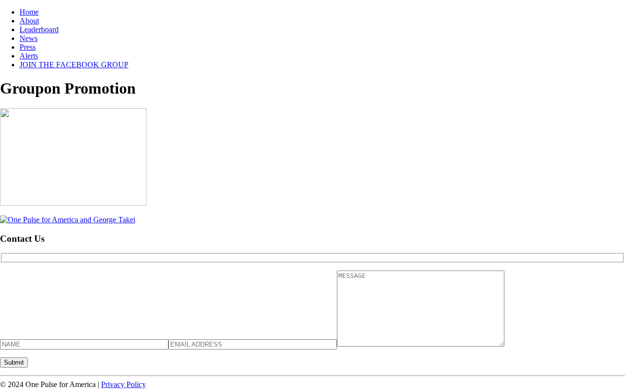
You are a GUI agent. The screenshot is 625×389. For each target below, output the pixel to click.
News (29, 38)
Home (29, 12)
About (29, 21)
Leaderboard (39, 29)
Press (28, 47)
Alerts (29, 56)
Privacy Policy (123, 384)
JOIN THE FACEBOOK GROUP (74, 64)
